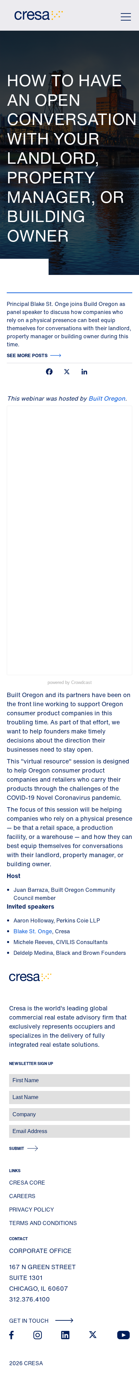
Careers (22, 1196)
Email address (16, 1128)
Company (12, 1111)
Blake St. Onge (32, 931)
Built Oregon (106, 398)
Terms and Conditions (43, 1223)
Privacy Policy (31, 1209)
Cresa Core (27, 1183)
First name (13, 1077)
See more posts (27, 355)
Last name (13, 1094)
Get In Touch (29, 1321)
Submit (16, 1148)
